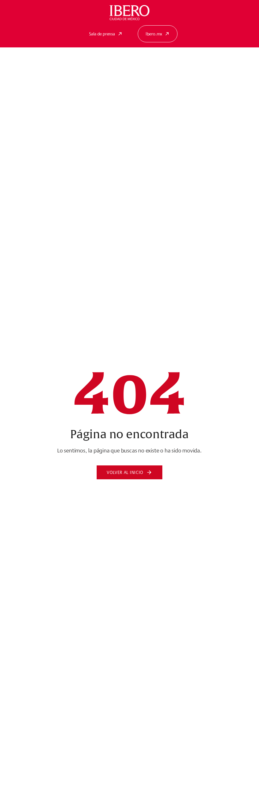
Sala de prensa (102, 34)
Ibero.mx (154, 34)
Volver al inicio (125, 472)
